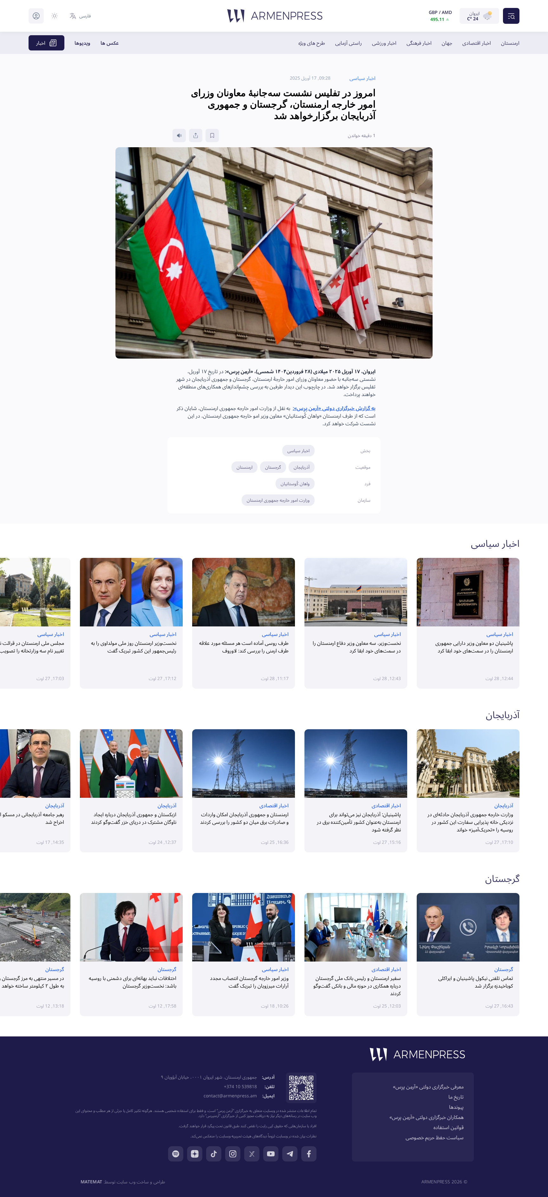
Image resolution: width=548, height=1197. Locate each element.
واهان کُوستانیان (295, 483)
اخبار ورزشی (384, 42)
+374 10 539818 (240, 1086)
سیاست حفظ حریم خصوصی (435, 1137)
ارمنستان (510, 42)
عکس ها (110, 42)
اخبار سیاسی (298, 450)
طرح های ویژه (311, 42)
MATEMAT (91, 1182)
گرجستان (273, 467)
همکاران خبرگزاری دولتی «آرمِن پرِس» (426, 1117)
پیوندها (456, 1106)
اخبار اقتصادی (476, 42)
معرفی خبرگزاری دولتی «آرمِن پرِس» (428, 1086)
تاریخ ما (456, 1096)
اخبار (40, 42)
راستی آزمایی (348, 42)
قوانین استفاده (449, 1127)
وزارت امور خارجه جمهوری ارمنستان (278, 500)
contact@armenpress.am (230, 1096)
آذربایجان (302, 467)
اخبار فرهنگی (419, 42)
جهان (447, 42)
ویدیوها (82, 42)
